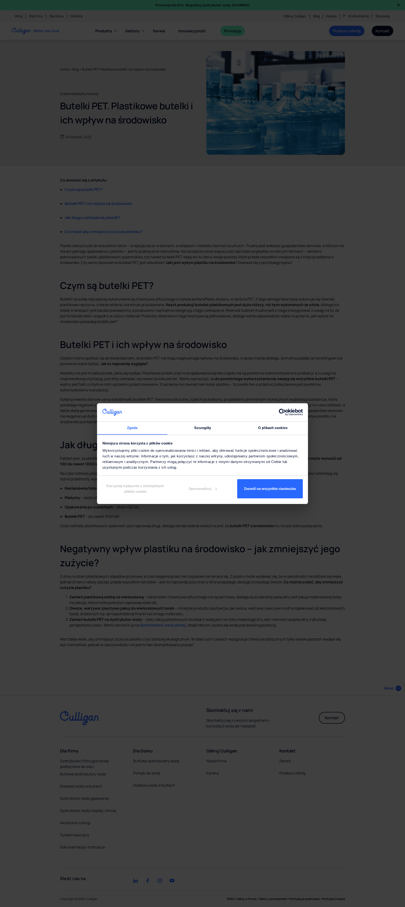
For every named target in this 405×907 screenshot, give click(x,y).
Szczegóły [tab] (202, 427)
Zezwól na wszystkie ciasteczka (270, 489)
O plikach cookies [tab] (273, 427)
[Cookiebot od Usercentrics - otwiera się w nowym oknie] (282, 412)
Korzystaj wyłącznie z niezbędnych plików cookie (135, 488)
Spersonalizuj (200, 489)
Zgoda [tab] (132, 427)
